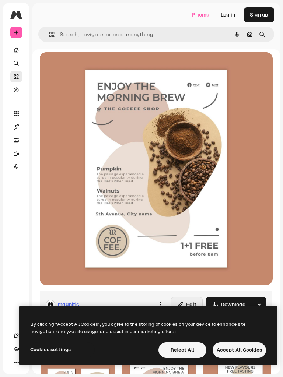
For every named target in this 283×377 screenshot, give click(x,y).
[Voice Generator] (16, 167)
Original (87, 66)
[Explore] (16, 90)
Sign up (259, 14)
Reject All (182, 350)
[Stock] (16, 76)
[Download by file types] (259, 304)
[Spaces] (16, 127)
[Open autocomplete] (49, 34)
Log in (228, 14)
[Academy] (16, 349)
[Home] (16, 50)
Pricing (201, 14)
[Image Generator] (16, 140)
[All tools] (16, 114)
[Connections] (16, 336)
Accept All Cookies (239, 350)
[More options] (160, 304)
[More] (16, 362)
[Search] (16, 63)
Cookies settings (50, 349)
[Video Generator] (16, 153)
